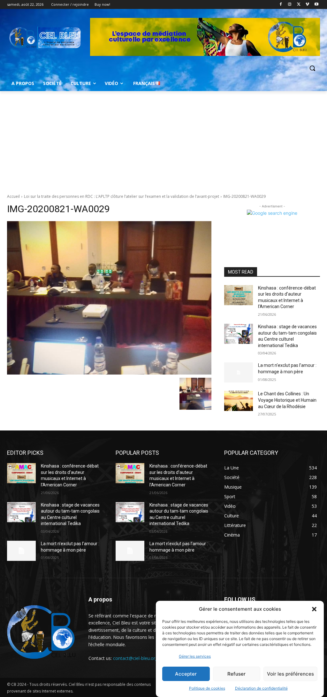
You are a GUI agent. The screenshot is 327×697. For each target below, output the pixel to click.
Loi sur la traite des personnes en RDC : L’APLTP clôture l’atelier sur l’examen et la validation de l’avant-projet (121, 196)
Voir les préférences (290, 674)
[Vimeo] (307, 4)
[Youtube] (316, 4)
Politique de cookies (207, 688)
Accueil (13, 196)
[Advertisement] (163, 139)
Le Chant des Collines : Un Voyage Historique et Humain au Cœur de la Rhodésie (287, 400)
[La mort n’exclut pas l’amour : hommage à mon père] (238, 372)
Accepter (186, 674)
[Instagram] (289, 4)
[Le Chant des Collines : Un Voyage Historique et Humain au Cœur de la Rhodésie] (238, 401)
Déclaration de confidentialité (261, 688)
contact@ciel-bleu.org (135, 658)
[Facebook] (281, 4)
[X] (298, 4)
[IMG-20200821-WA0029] (109, 298)
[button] (314, 609)
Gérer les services (195, 656)
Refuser (236, 674)
